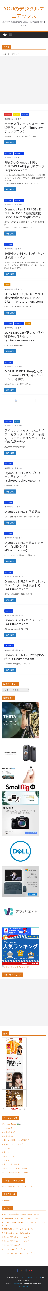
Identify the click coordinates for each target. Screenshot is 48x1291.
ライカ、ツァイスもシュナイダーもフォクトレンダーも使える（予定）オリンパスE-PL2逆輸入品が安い (25, 436)
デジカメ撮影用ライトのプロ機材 (15, 1172)
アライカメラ (7, 1148)
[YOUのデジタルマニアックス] (5, 35)
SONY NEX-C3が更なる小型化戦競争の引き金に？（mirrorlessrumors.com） (24, 336)
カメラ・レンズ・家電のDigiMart (15, 1168)
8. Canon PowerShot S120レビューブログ (18, 1253)
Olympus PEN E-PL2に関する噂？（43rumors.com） (24, 657)
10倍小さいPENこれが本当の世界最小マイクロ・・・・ (24, 255)
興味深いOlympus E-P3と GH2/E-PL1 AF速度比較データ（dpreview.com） (24, 166)
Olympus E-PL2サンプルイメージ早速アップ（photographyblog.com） (24, 476)
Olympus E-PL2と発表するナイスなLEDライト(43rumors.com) (24, 546)
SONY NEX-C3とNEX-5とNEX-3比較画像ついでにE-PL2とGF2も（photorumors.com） (24, 297)
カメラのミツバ (8, 1136)
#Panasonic (19, 153)
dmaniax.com (7, 1200)
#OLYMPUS (25, 114)
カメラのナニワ (8, 1156)
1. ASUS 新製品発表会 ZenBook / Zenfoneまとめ (21, 1214)
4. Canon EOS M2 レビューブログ (15, 1237)
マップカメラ (7, 1128)
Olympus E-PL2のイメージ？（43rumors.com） (24, 622)
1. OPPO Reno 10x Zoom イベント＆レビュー (20, 1218)
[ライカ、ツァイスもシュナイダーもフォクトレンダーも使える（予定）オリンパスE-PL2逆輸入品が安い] (25, 409)
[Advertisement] (24, 80)
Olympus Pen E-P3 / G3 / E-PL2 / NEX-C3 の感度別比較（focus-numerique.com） (23, 213)
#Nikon (16, 114)
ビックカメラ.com (9, 1124)
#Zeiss (17, 421)
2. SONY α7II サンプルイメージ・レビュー (18, 1229)
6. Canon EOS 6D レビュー (12, 1245)
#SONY (7, 285)
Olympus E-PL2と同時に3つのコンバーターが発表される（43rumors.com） (24, 585)
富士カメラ (6, 1152)
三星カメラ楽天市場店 (10, 1164)
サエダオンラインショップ (12, 1144)
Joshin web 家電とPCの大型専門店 (15, 1140)
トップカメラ (8, 1160)
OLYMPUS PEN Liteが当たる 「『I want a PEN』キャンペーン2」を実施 (23, 375)
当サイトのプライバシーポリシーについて (18, 1186)
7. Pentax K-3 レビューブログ (13, 1249)
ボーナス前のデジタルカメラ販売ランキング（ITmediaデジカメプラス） (24, 127)
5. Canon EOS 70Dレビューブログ (15, 1241)
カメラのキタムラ (9, 1132)
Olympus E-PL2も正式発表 (22, 512)
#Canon (8, 114)
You (21, 119)
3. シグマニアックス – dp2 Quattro (16, 1233)
